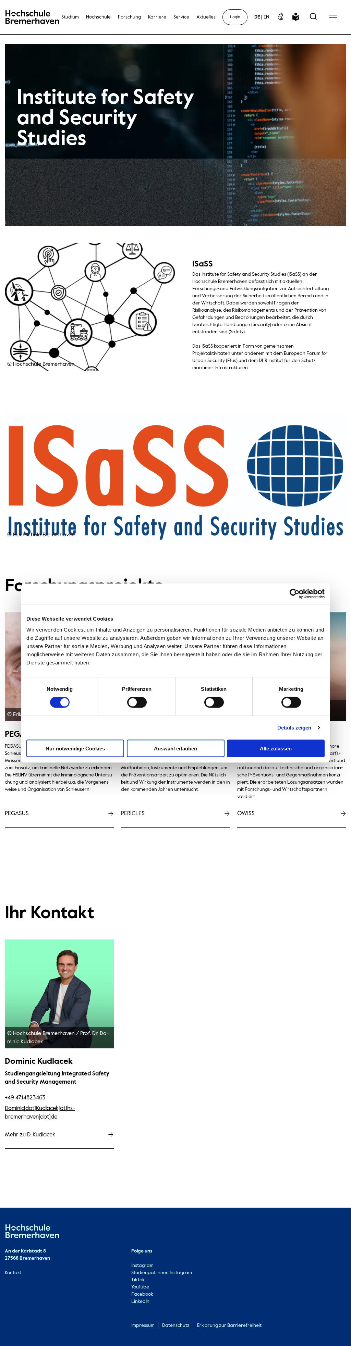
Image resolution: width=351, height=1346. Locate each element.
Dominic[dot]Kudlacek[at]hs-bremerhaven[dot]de (40, 1113)
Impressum (143, 1325)
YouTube (140, 1287)
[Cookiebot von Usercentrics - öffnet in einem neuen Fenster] (295, 594)
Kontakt (13, 1272)
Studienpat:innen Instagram (161, 1272)
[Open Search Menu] (313, 17)
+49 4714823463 (25, 1098)
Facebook (142, 1294)
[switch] (137, 702)
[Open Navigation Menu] (333, 17)
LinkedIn (140, 1301)
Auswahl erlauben (175, 748)
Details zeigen (294, 728)
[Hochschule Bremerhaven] (32, 1232)
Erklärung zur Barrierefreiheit (229, 1325)
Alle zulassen (276, 748)
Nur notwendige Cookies (75, 748)
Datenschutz (176, 1325)
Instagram (142, 1265)
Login (235, 17)
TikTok (137, 1280)
